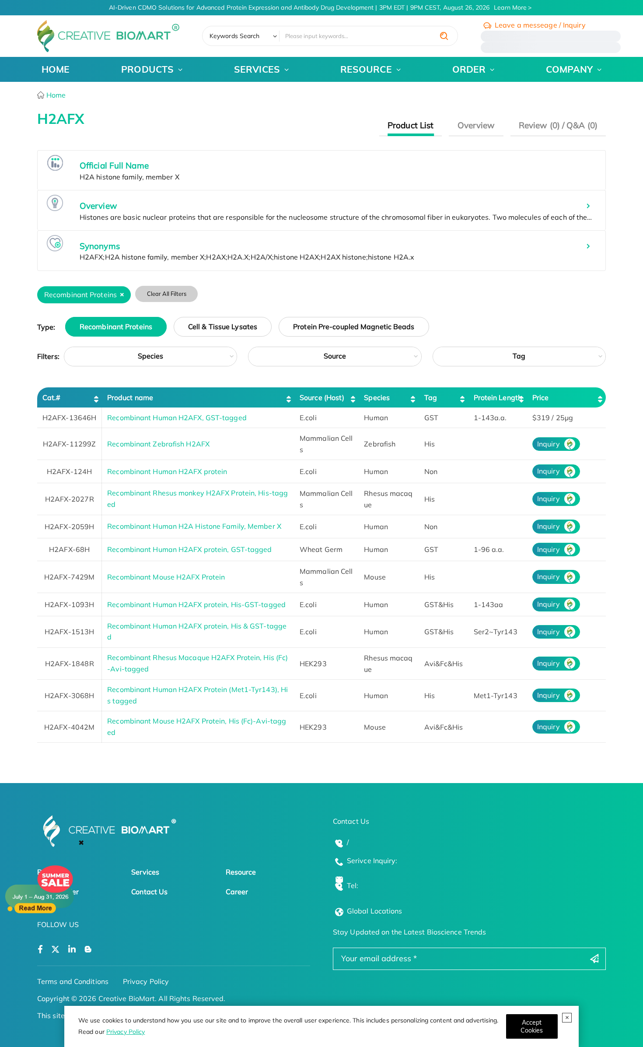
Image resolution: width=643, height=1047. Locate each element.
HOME (56, 69)
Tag (519, 355)
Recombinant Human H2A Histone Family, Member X (194, 526)
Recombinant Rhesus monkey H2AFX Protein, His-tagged (197, 498)
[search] (444, 36)
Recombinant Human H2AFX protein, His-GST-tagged (196, 604)
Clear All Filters (166, 293)
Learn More (510, 7)
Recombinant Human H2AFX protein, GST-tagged (189, 549)
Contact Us (149, 891)
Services (145, 872)
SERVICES (257, 69)
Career (237, 891)
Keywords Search (235, 36)
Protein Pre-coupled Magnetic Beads (353, 327)
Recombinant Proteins (116, 327)
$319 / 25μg (552, 417)
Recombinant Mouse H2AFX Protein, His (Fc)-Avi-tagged (196, 727)
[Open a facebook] (40, 949)
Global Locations (374, 910)
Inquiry (548, 443)
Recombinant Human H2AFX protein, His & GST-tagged (197, 632)
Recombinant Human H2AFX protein (167, 471)
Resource (241, 872)
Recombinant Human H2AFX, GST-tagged (177, 417)
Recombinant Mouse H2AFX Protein (166, 577)
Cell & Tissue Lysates (222, 327)
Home (55, 95)
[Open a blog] (88, 949)
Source (335, 355)
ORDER (469, 69)
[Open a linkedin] (72, 949)
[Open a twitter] (55, 949)
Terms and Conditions (72, 981)
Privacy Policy (125, 1032)
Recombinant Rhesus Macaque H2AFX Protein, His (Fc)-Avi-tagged (197, 663)
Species (151, 355)
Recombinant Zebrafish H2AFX (158, 443)
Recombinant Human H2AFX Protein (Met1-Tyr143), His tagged (197, 695)
